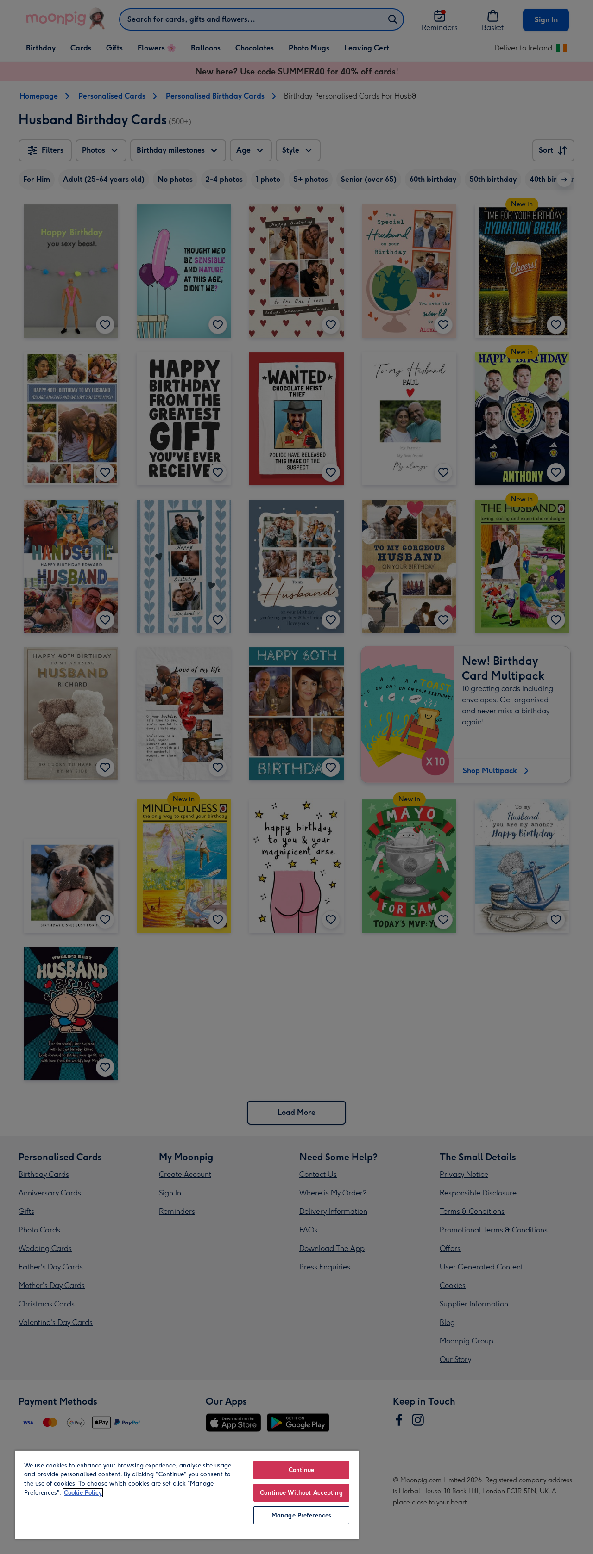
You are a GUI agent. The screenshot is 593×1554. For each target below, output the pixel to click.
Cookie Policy (83, 1492)
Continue (302, 1470)
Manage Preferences (301, 1515)
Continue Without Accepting (301, 1492)
